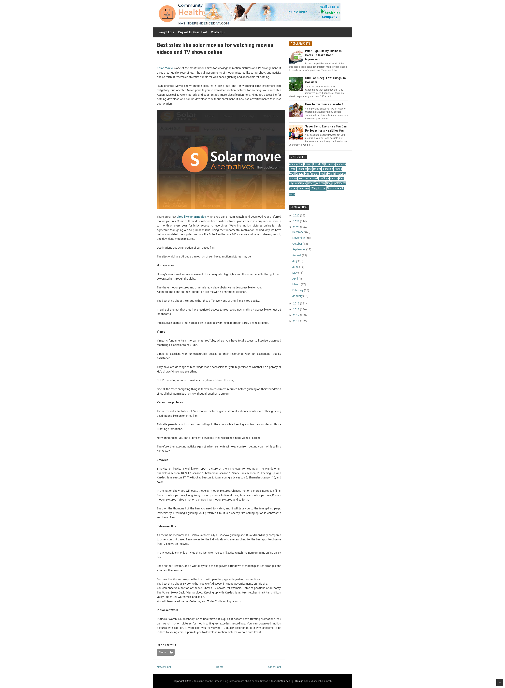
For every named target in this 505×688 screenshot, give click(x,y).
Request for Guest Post (192, 32)
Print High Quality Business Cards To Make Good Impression (323, 55)
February (297, 290)
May (295, 272)
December (298, 232)
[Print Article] (171, 652)
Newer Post (164, 666)
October (297, 243)
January (297, 296)
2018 (296, 309)
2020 (296, 227)
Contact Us (218, 32)
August (296, 255)
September (299, 249)
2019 (296, 303)
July (294, 261)
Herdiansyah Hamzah (319, 681)
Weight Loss (166, 32)
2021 (296, 221)
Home (219, 666)
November (298, 237)
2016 (296, 321)
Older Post (274, 666)
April (295, 278)
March (296, 284)
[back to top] (499, 682)
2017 (296, 315)
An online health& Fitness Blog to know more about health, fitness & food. (235, 681)
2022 (296, 215)
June (295, 267)
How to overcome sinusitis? (324, 104)
